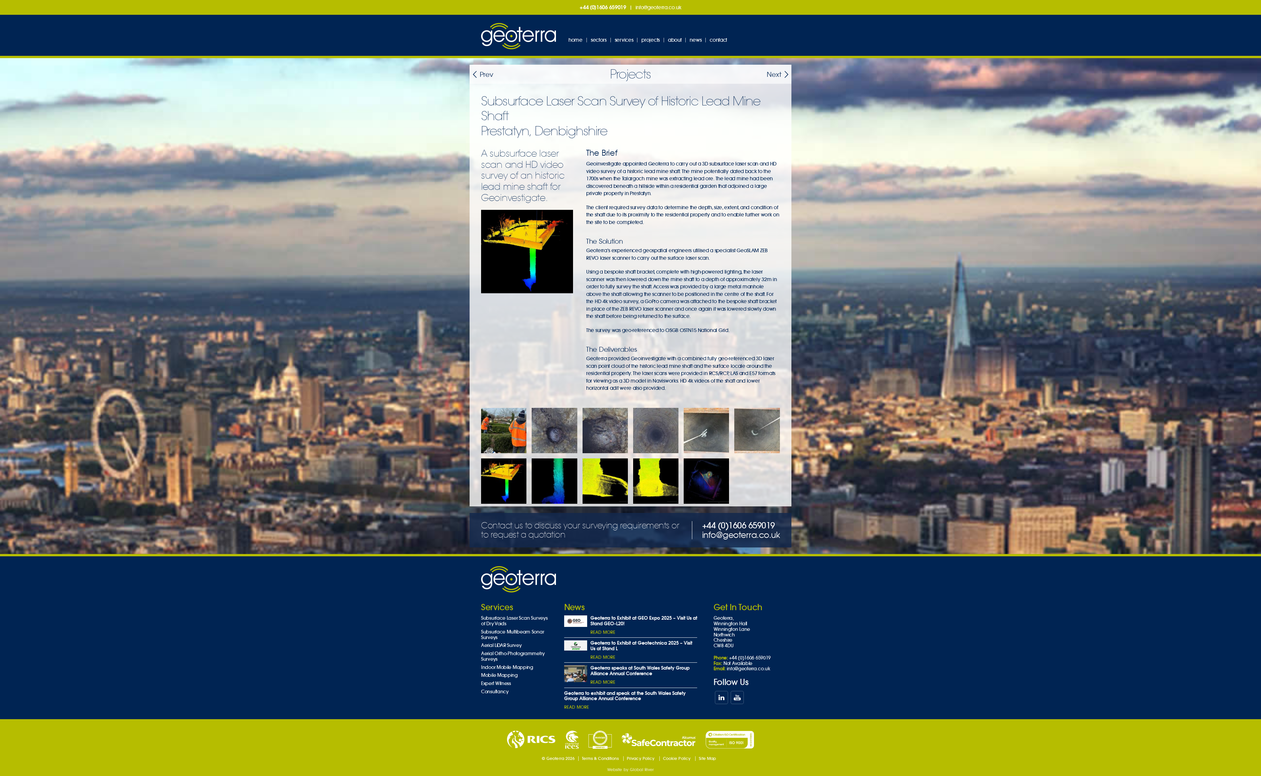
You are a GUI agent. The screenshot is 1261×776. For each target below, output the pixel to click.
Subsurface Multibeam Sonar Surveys (512, 634)
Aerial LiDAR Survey (501, 645)
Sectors (599, 40)
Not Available (737, 663)
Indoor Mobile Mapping (507, 667)
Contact (718, 40)
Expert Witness (496, 683)
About (675, 40)
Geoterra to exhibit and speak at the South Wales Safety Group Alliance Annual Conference (625, 696)
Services (624, 40)
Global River (642, 769)
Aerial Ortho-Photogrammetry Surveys (513, 656)
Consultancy (495, 692)
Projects (650, 40)
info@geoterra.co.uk (658, 7)
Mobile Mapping (499, 675)
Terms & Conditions (600, 758)
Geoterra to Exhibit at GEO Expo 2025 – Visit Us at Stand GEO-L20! (643, 621)
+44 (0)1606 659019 (603, 7)
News (695, 40)
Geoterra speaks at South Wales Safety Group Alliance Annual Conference (640, 670)
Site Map (707, 758)
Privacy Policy (641, 758)
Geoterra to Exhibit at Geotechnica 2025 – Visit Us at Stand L (641, 646)
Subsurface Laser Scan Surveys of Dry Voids (514, 621)
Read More (602, 632)
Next (774, 74)
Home (575, 40)
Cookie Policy (677, 758)
